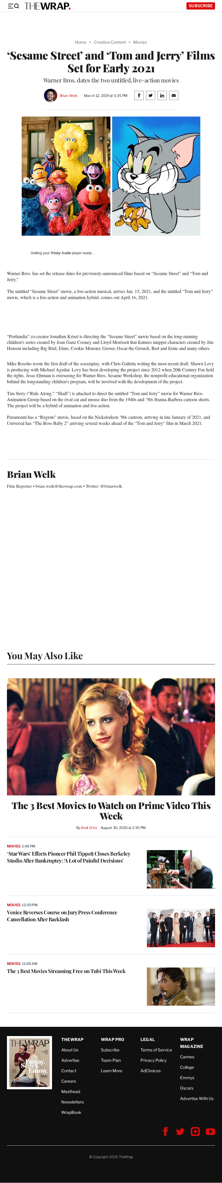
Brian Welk (68, 95)
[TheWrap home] (47, 6)
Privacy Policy (153, 1060)
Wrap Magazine (192, 1043)
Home (80, 42)
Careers (68, 1081)
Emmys (187, 1077)
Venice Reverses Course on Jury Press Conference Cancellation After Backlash (62, 916)
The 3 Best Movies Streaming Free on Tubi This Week (66, 971)
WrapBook (71, 1112)
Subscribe (201, 5)
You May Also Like (45, 655)
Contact (68, 1070)
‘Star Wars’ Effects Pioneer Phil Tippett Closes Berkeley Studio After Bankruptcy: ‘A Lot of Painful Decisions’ (68, 857)
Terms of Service (156, 1049)
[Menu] (13, 6)
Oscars (186, 1088)
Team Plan (111, 1060)
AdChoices (150, 1070)
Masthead (70, 1091)
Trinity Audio (61, 253)
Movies (140, 42)
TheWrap (72, 1039)
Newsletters (72, 1101)
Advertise (70, 1060)
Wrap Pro (113, 1039)
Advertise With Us (197, 1098)
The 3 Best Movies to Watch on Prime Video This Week (111, 810)
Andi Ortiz (89, 827)
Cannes (187, 1056)
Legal (147, 1039)
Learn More (111, 1070)
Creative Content (110, 42)
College (187, 1067)
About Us (69, 1049)
